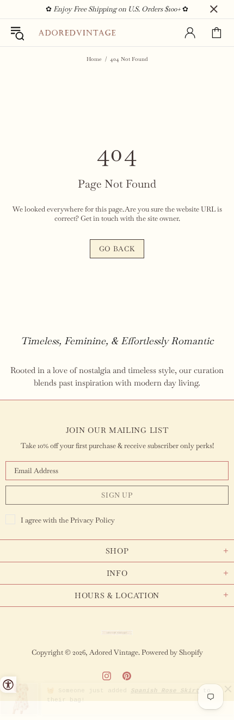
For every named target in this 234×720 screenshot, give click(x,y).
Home (94, 59)
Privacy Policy (92, 520)
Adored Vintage (77, 33)
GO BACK (117, 248)
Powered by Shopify (172, 652)
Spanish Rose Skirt (165, 690)
